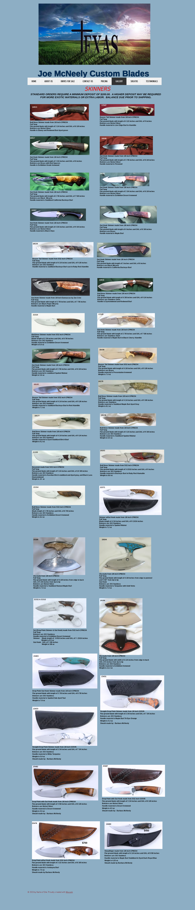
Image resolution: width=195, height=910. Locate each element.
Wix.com (69, 892)
